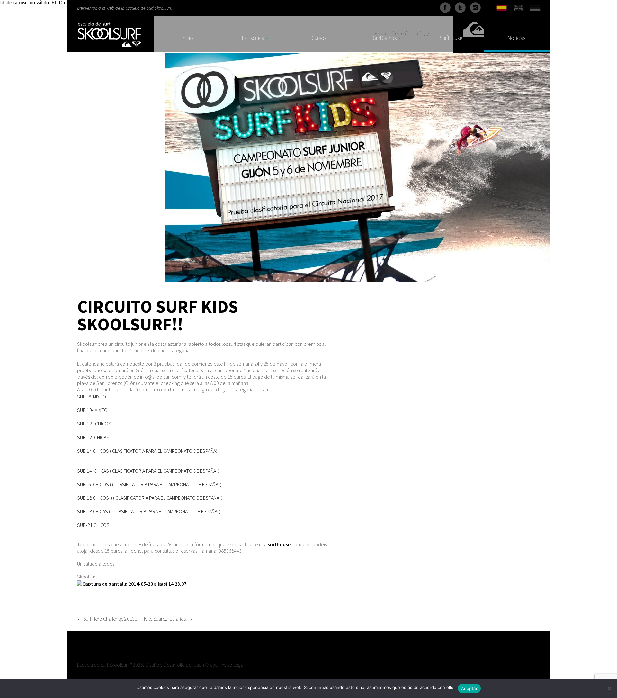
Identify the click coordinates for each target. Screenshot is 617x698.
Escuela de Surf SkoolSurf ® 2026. (110, 664)
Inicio (187, 38)
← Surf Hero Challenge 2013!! (107, 618)
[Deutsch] (535, 7)
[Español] (501, 7)
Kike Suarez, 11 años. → (168, 618)
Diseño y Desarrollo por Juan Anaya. (182, 664)
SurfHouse (451, 38)
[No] (609, 688)
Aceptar (469, 688)
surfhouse (279, 544)
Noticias (516, 38)
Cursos (318, 38)
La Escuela (253, 38)
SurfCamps (385, 38)
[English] (518, 7)
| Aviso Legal (232, 664)
